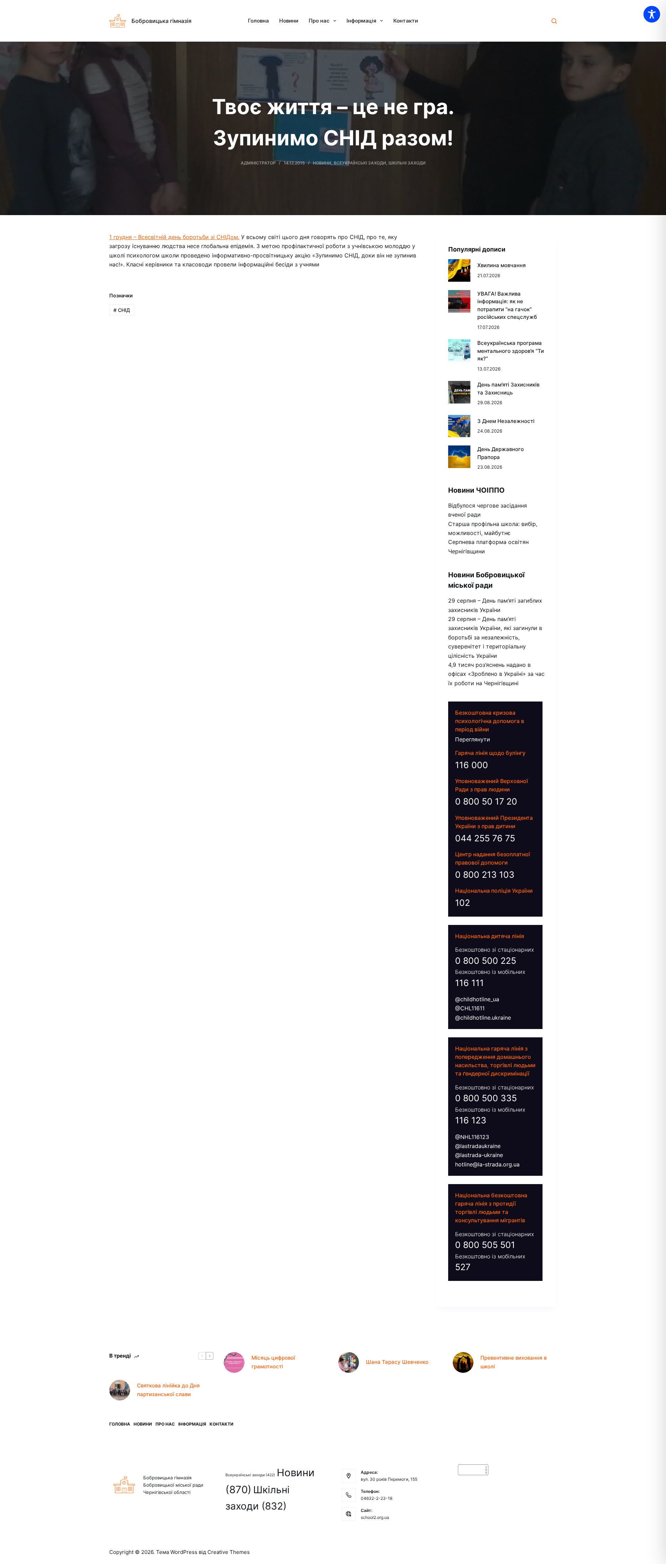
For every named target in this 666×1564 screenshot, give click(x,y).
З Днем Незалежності (506, 421)
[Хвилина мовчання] (459, 270)
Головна (258, 20)
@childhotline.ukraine (483, 1017)
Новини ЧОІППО (476, 490)
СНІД (121, 310)
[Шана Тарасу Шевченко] (348, 1362)
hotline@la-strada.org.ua (487, 1164)
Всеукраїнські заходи (360, 162)
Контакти (405, 20)
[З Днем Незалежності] (459, 426)
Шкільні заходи (407, 162)
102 (462, 903)
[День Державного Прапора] (459, 456)
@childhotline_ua (477, 999)
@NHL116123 (472, 1136)
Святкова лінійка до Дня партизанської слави (168, 1389)
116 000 (471, 765)
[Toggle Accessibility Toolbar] (652, 14)
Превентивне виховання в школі (513, 1362)
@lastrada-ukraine (479, 1154)
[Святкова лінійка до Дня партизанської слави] (119, 1390)
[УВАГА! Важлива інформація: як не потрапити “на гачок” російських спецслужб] (459, 301)
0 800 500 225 (485, 960)
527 (462, 1267)
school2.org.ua (375, 1517)
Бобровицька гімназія (161, 20)
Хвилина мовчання (501, 265)
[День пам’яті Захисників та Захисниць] (459, 392)
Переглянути (472, 739)
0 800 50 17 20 (486, 801)
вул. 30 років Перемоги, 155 (389, 1479)
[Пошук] (554, 21)
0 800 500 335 (486, 1098)
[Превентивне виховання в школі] (463, 1362)
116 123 (470, 1120)
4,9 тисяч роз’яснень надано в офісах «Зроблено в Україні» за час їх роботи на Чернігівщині (496, 674)
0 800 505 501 (485, 1245)
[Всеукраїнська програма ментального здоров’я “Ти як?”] (459, 350)
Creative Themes (228, 1552)
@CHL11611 (470, 1008)
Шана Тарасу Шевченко (397, 1362)
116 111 (469, 983)
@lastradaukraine (478, 1145)
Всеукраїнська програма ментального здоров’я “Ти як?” (510, 351)
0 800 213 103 (484, 874)
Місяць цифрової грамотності (273, 1362)
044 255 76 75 (485, 838)
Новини (288, 20)
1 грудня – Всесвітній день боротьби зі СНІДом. (174, 236)
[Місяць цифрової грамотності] (234, 1362)
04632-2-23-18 (376, 1498)
